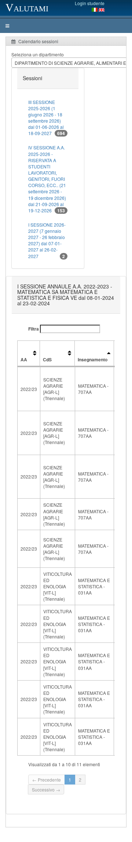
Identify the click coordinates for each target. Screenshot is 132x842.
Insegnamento (92, 359)
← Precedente (46, 779)
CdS (47, 359)
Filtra (34, 328)
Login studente (89, 3)
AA (24, 359)
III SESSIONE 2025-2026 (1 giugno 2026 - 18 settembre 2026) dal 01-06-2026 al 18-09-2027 (46, 118)
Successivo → (46, 789)
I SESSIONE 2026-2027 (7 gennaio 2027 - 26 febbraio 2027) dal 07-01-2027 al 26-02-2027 (47, 240)
